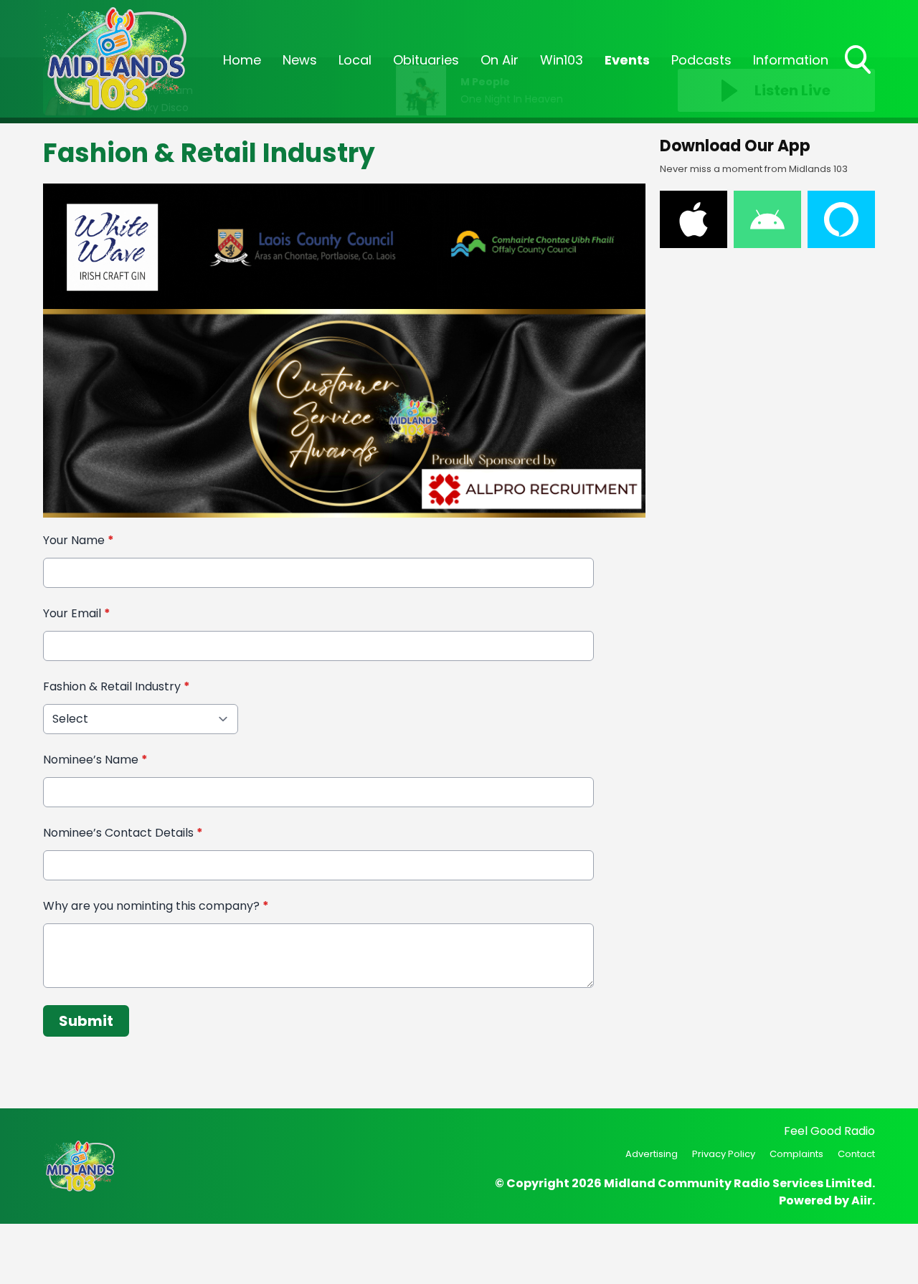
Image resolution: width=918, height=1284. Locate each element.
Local (355, 60)
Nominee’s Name (95, 759)
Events (627, 60)
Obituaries (426, 60)
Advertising (651, 1154)
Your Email (76, 613)
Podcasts (701, 60)
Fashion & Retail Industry (116, 686)
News (300, 60)
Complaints (796, 1154)
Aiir (861, 1200)
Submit (86, 1021)
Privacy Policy (723, 1154)
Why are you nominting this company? (156, 906)
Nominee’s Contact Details (123, 832)
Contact (856, 1154)
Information (790, 60)
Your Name (78, 540)
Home (242, 60)
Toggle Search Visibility (859, 75)
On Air (500, 60)
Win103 (561, 60)
